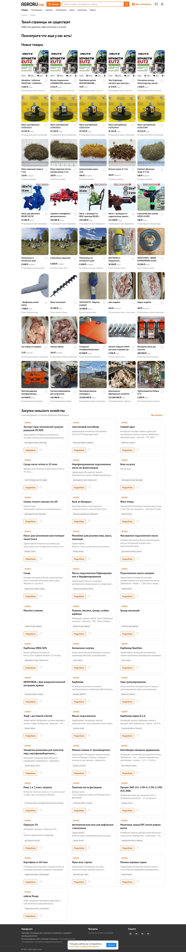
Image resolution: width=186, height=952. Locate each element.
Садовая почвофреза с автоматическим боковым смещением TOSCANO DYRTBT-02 (60, 215)
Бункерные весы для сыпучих (146, 348)
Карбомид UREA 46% (35, 648)
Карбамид (77, 682)
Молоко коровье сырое (133, 862)
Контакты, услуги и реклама (100, 932)
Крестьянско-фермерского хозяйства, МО (119, 392)
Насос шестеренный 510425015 (59, 126)
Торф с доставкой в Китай (38, 716)
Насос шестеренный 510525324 (88, 126)
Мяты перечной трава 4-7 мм (32, 170)
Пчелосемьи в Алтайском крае (28, 259)
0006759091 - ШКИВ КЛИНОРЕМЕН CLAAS (146, 259)
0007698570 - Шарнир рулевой (89, 303)
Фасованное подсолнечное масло (139, 535)
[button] (126, 4)
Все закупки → (158, 415)
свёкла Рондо (31, 896)
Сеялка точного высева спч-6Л (40, 501)
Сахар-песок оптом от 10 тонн (40, 464)
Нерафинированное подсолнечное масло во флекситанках (91, 466)
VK (130, 934)
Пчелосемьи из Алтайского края (86, 259)
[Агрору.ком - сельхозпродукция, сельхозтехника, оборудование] (32, 4)
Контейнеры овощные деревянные (139, 750)
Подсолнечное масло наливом (137, 573)
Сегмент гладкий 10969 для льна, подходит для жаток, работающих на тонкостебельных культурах (118, 348)
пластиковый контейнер (85, 426)
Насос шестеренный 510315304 (146, 126)
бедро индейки (144, 302)
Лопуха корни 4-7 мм (118, 169)
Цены (71, 10)
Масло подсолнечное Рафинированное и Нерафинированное (92, 574)
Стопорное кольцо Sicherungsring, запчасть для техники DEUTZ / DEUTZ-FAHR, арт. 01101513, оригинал (148, 81)
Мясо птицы (127, 501)
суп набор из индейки (31, 346)
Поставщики (36, 10)
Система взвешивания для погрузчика (60, 392)
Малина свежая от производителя (91, 750)
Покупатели (61, 10)
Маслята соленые (33, 610)
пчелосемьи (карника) (60, 258)
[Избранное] (156, 4)
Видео (93, 10)
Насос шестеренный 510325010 (117, 126)
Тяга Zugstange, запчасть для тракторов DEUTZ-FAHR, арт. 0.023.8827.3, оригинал (119, 81)
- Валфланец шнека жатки (30, 303)
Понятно (111, 945)
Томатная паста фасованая (87, 787)
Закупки (49, 10)
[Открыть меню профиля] (162, 4)
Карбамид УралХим (131, 648)
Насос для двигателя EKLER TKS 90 (30, 215)
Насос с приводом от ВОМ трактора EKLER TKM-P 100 (88, 215)
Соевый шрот (127, 426)
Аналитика (82, 10)
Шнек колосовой (57, 302)
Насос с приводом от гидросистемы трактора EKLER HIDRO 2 (119, 215)
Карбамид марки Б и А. (133, 716)
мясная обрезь (57, 346)
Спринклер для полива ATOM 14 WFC (147, 215)
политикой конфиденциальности (84, 946)
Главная (24, 15)
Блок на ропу (127, 464)
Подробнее (30, 450)
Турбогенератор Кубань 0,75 (148, 392)
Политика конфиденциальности (48, 941)
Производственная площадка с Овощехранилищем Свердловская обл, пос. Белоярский (89, 392)
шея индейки (114, 302)
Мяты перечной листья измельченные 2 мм (60, 170)
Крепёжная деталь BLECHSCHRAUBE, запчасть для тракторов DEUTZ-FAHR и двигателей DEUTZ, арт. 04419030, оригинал (90, 81)
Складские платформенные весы (89, 348)
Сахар (27, 573)
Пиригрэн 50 (31, 824)
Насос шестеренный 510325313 (30, 126)
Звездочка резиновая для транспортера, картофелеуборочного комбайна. (44, 753)
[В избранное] (46, 81)
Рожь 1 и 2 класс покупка (38, 787)
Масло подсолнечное (84, 716)
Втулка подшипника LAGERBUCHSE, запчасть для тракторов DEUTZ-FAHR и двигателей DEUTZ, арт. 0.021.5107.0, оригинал (61, 81)
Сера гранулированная (133, 682)
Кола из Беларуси (81, 501)
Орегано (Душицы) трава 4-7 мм (145, 170)
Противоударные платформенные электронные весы (29, 392)
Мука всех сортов (82, 862)
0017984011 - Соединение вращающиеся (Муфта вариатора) (118, 259)
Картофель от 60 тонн (36, 862)
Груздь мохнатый (129, 610)
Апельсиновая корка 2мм (88, 170)
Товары (24, 10)
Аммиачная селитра (83, 648)
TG (142, 934)
